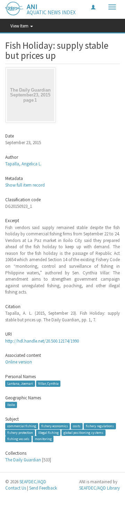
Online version (18, 362)
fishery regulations (100, 426)
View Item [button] (20, 26)
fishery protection (20, 432)
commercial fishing (21, 426)
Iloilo (11, 405)
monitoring (43, 439)
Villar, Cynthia (48, 383)
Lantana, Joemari (20, 383)
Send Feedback (43, 488)
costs (77, 426)
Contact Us (15, 488)
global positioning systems (83, 432)
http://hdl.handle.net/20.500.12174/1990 (42, 341)
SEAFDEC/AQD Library (99, 488)
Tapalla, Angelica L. (23, 164)
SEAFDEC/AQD (32, 482)
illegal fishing (48, 432)
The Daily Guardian (23, 460)
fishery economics (54, 426)
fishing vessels (18, 439)
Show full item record (25, 185)
